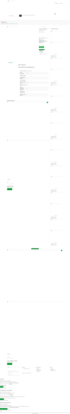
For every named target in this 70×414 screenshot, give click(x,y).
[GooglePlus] (40, 55)
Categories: (41, 52)
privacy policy (22, 396)
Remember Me (3, 385)
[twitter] (39, 55)
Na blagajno (52, 369)
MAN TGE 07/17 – (10, 186)
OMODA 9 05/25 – (54, 109)
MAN (8, 182)
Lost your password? (5, 400)
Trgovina (23, 1)
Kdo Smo (32, 1)
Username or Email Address (13, 382)
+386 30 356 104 (24, 369)
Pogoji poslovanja (53, 370)
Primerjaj (41, 50)
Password (10, 384)
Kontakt (37, 1)
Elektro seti (38, 371)
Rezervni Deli (38, 369)
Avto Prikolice (42, 1)
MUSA (7, 23)
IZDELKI (28, 1)
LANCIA (4, 23)
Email (12, 395)
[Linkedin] (41, 55)
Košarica (51, 368)
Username (11, 394)
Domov (19, 1)
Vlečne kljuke (38, 370)
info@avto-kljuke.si (26, 368)
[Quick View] (7, 180)
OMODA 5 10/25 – (54, 190)
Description (10, 62)
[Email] (43, 55)
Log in (1, 400)
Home (2, 23)
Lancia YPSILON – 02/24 (12, 360)
